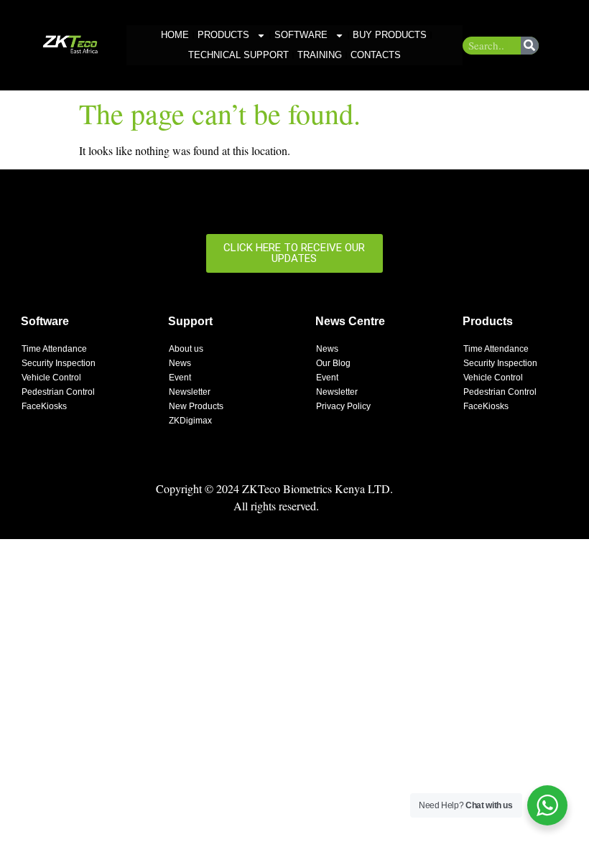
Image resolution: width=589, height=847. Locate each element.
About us (186, 349)
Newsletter (189, 392)
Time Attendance (54, 349)
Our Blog (333, 363)
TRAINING (319, 55)
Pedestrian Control (58, 392)
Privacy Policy (343, 406)
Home (175, 34)
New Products (196, 406)
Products (223, 34)
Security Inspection (59, 363)
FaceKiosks (44, 406)
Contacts (376, 55)
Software (301, 34)
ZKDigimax (190, 421)
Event (180, 378)
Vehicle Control (51, 378)
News (180, 363)
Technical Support (238, 55)
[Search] (530, 46)
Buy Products (390, 34)
